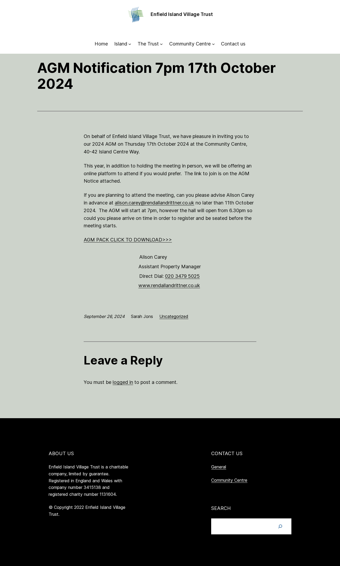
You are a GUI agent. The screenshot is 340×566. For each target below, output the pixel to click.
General (218, 466)
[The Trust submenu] (161, 44)
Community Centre (229, 480)
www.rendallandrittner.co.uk (169, 285)
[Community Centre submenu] (213, 44)
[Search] (280, 526)
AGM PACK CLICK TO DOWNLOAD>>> (128, 239)
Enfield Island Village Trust (182, 14)
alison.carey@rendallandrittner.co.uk (154, 203)
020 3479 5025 (182, 276)
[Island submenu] (129, 44)
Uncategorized (173, 316)
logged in (123, 382)
